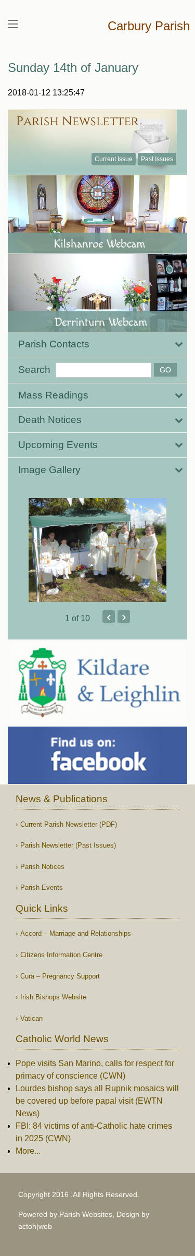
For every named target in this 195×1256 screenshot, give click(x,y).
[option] (97, 550)
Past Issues (157, 159)
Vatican (31, 1018)
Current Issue (114, 159)
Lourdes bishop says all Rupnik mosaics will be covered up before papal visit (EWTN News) (97, 1101)
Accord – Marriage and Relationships (75, 933)
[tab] (97, 344)
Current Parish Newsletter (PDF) (68, 824)
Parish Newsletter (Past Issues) (68, 845)
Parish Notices (42, 866)
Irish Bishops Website (53, 997)
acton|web (35, 1226)
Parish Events (41, 887)
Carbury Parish (149, 26)
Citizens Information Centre (61, 954)
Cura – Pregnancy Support (60, 976)
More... (28, 1150)
